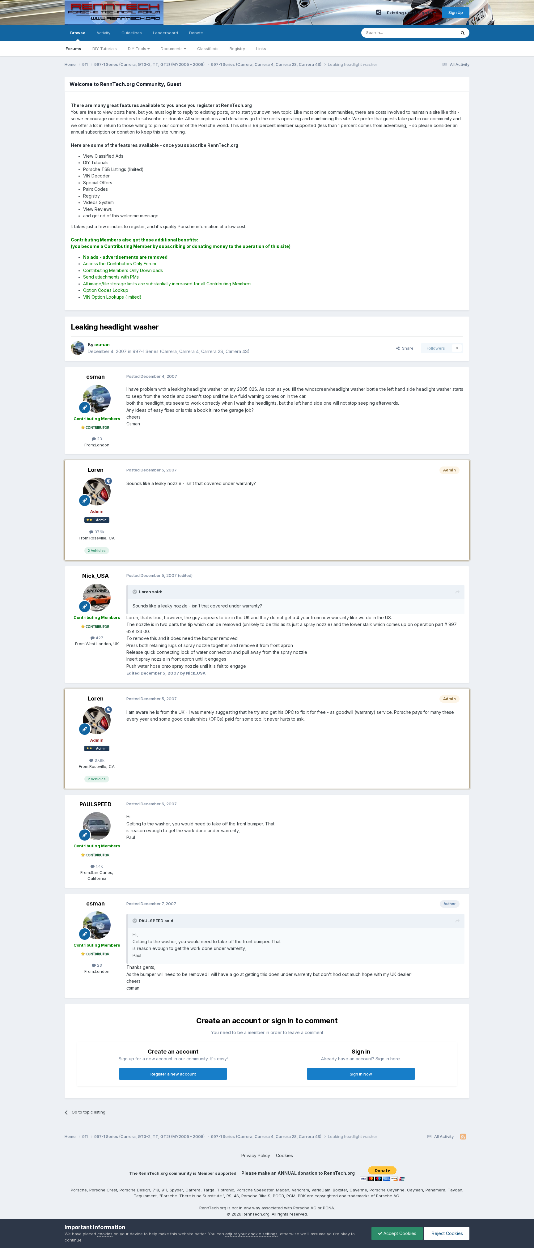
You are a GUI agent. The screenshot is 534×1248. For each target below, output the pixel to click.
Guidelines (131, 32)
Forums (73, 48)
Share (406, 348)
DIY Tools (137, 48)
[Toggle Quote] (135, 591)
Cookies (284, 1155)
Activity (103, 32)
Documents (172, 48)
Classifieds (207, 48)
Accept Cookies (399, 1233)
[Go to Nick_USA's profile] (97, 597)
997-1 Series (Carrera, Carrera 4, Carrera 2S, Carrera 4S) (191, 351)
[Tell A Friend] (378, 12)
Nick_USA (95, 576)
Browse (77, 32)
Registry (237, 48)
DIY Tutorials (104, 48)
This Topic (437, 32)
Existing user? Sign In (410, 12)
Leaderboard (165, 32)
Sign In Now (361, 1073)
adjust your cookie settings (251, 1233)
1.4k (99, 866)
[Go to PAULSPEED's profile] (97, 826)
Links (261, 48)
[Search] (462, 33)
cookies (104, 1233)
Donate (196, 32)
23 (99, 438)
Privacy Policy (255, 1155)
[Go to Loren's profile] (97, 491)
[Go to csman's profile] (77, 348)
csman (95, 376)
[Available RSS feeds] (463, 1136)
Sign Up (455, 12)
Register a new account (173, 1073)
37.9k (98, 531)
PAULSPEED (95, 804)
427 (99, 637)
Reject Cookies (446, 1233)
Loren (96, 469)
